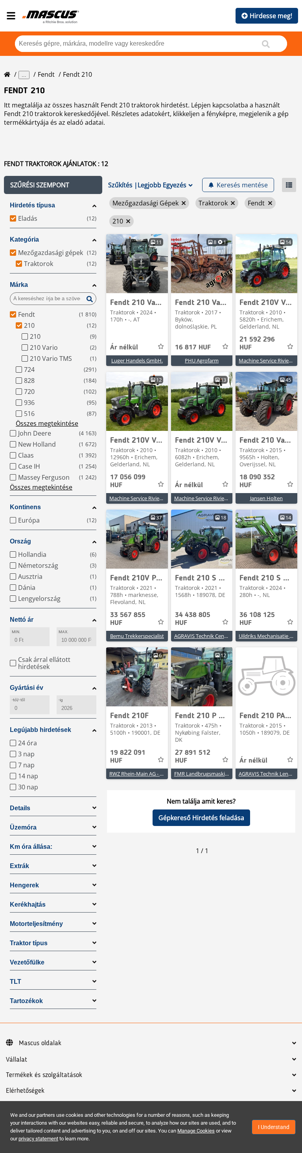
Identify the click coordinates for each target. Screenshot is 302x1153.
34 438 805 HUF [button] (192, 619)
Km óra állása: (31, 846)
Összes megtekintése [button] (47, 423)
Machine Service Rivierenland (143, 498)
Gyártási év (26, 687)
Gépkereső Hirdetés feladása (201, 817)
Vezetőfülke (27, 962)
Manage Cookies (196, 1131)
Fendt (46, 74)
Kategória (24, 239)
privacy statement (38, 1139)
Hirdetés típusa (32, 205)
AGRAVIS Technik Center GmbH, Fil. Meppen (225, 635)
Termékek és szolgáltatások (44, 1075)
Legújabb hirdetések (40, 729)
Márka (19, 284)
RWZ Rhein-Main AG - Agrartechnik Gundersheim (166, 773)
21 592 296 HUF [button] (257, 343)
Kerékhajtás (28, 904)
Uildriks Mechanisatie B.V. (268, 635)
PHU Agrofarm (202, 360)
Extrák (19, 866)
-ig (61, 700)
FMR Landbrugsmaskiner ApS (208, 773)
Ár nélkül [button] (124, 347)
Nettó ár (21, 619)
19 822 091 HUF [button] (127, 756)
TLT (15, 981)
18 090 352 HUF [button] (257, 481)
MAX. (63, 632)
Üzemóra (23, 827)
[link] (137, 263)
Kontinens (25, 507)
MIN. (16, 632)
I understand (273, 1127)
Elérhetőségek (25, 1090)
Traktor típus (29, 943)
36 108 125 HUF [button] (257, 619)
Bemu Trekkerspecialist (137, 635)
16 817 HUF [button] (193, 347)
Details (20, 808)
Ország (20, 541)
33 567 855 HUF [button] (127, 619)
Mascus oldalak (40, 1043)
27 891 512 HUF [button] (192, 756)
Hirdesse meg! (271, 15)
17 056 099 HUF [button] (127, 481)
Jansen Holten (266, 498)
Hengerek (24, 885)
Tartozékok (26, 1001)
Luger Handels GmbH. (137, 360)
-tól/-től (18, 700)
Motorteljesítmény (36, 923)
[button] (53, 185)
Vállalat (16, 1059)
